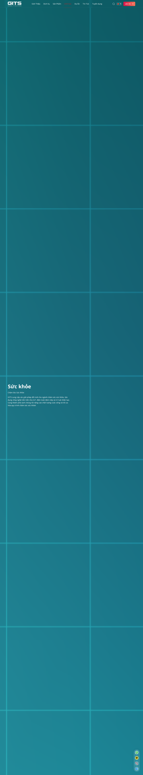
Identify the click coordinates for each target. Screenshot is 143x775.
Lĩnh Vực (67, 4)
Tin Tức (86, 4)
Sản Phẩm (57, 4)
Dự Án (77, 4)
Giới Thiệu (36, 4)
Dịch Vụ (46, 4)
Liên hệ (128, 4)
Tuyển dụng (97, 4)
